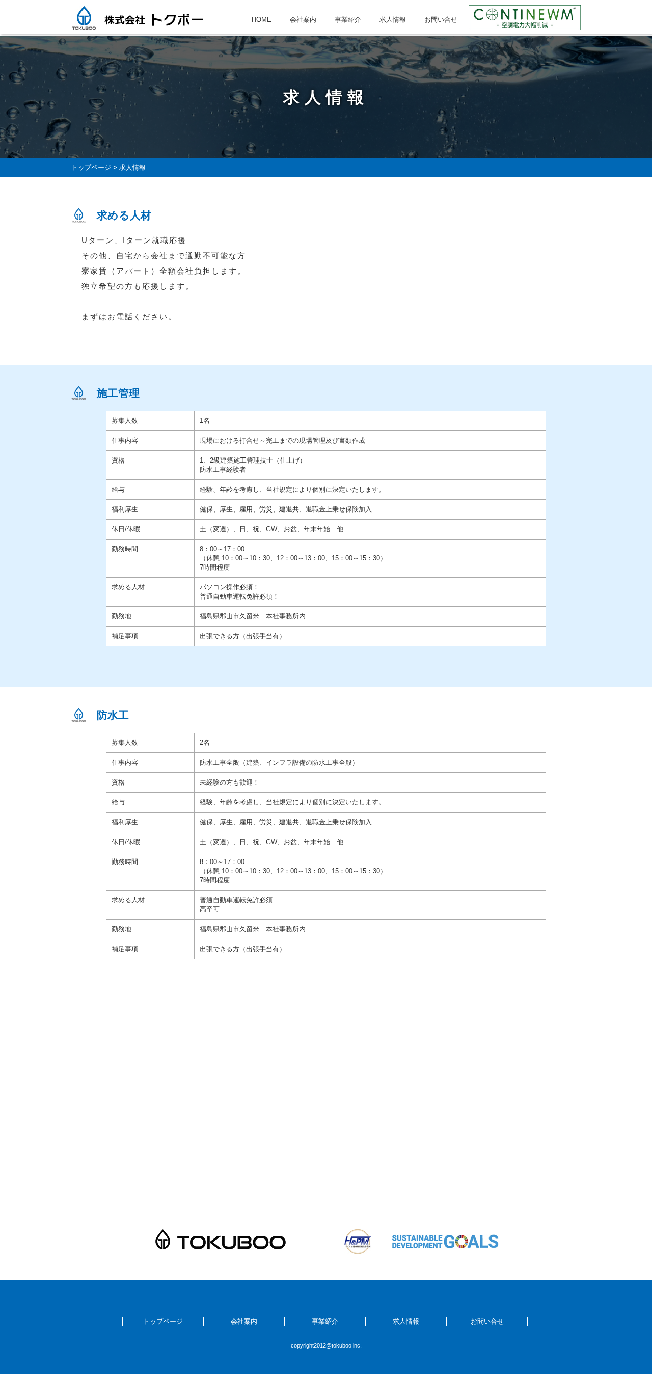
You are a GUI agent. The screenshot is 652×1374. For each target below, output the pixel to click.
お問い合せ (440, 19)
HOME (261, 19)
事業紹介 (348, 19)
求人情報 (392, 19)
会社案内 (303, 19)
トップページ (91, 167)
